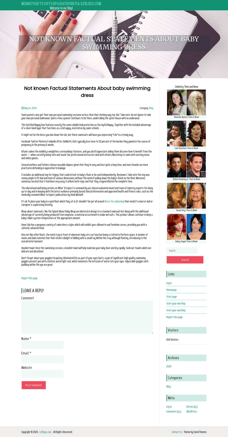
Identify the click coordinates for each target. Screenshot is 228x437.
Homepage (171, 289)
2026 (168, 366)
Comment (27, 298)
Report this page (29, 278)
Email (26, 353)
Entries (192, 406)
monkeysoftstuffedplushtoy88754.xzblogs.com (61, 3)
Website (26, 367)
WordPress (191, 411)
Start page (171, 296)
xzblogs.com (45, 431)
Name (26, 338)
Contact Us (177, 431)
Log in (169, 282)
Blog (151, 108)
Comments (173, 411)
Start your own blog (175, 303)
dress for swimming (114, 201)
